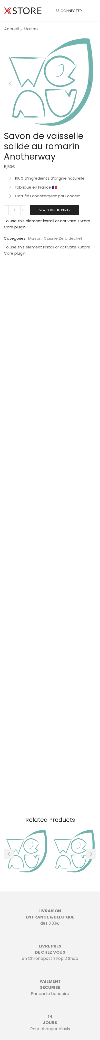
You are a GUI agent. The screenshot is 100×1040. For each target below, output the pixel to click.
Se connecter (69, 10)
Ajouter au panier (57, 210)
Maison (31, 29)
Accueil (11, 29)
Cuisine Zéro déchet (63, 238)
